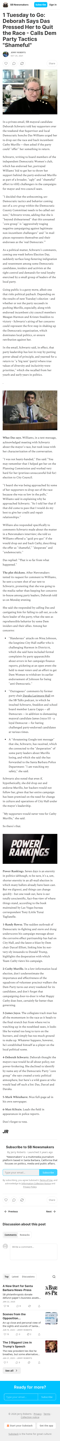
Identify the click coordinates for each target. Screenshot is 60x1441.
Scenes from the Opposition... (14, 1316)
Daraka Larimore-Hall (36, 696)
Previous (13, 1211)
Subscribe (41, 4)
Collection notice (30, 1417)
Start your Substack (21, 1425)
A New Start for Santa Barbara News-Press (18, 1288)
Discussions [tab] (28, 1276)
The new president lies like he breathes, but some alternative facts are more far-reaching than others (21, 1352)
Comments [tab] (10, 1234)
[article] (30, 1296)
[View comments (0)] (14, 63)
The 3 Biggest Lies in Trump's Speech (17, 1344)
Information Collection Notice (36, 1183)
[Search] (54, 1276)
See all (9, 1370)
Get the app (46, 1425)
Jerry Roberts (18, 52)
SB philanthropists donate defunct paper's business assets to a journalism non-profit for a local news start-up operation (21, 1296)
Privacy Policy (29, 1186)
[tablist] (17, 1235)
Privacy (38, 1413)
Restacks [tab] (25, 1234)
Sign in (53, 4)
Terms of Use (46, 1180)
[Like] (6, 63)
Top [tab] (6, 1276)
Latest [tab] (15, 1276)
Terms (47, 1413)
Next (49, 1211)
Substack (13, 1433)
